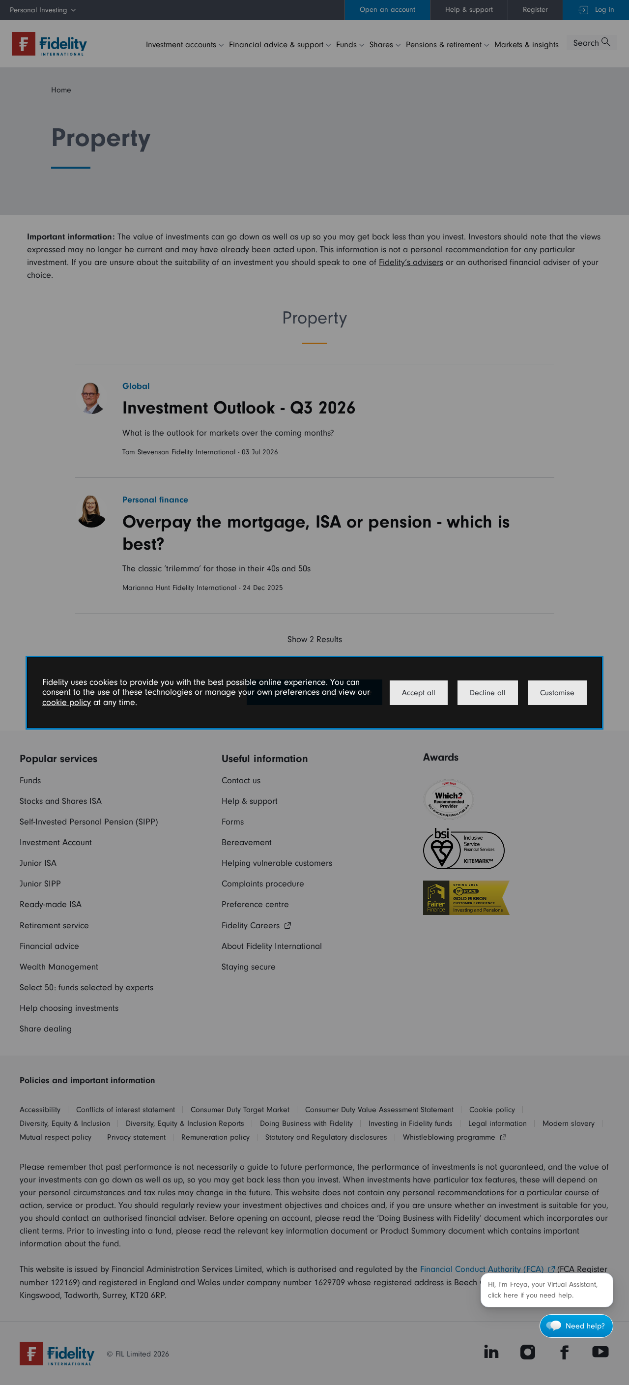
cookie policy (66, 702)
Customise (557, 692)
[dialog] (314, 692)
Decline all (488, 692)
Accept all (418, 692)
